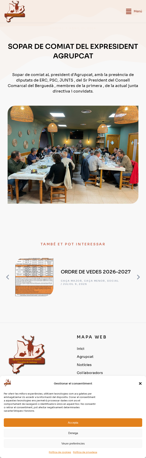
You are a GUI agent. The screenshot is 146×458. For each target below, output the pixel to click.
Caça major (71, 280)
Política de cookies (60, 452)
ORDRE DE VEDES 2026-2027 (96, 272)
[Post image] (34, 277)
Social (57, 28)
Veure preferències (73, 443)
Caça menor (94, 280)
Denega (73, 433)
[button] (140, 383)
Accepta (73, 422)
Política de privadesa (85, 452)
